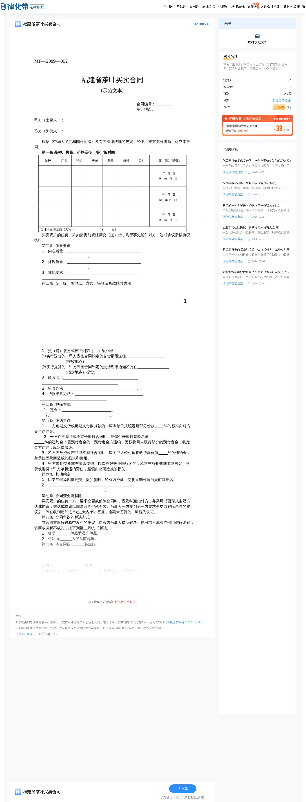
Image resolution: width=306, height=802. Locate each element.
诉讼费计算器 (270, 6)
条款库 (181, 6)
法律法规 (238, 6)
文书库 (194, 6)
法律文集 (208, 6)
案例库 (252, 6)
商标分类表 (291, 6)
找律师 (223, 6)
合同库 (168, 6)
